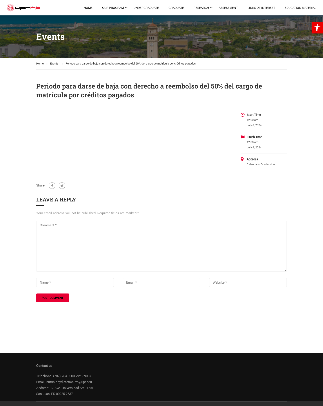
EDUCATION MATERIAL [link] (300, 7)
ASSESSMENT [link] (228, 7)
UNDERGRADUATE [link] (146, 7)
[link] (317, 27)
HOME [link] (88, 7)
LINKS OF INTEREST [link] (261, 7)
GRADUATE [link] (176, 7)
